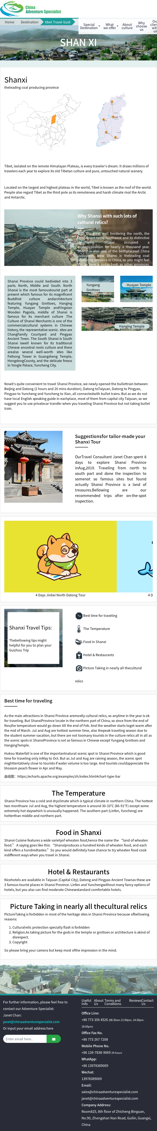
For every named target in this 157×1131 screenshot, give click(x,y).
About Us (98, 1002)
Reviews (135, 1001)
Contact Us (147, 1002)
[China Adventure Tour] (30, 9)
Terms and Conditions (112, 1002)
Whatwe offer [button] (109, 26)
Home (9, 21)
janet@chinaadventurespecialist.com (31, 1021)
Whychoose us (141, 26)
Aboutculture (127, 26)
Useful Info (86, 1002)
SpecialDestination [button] (89, 26)
